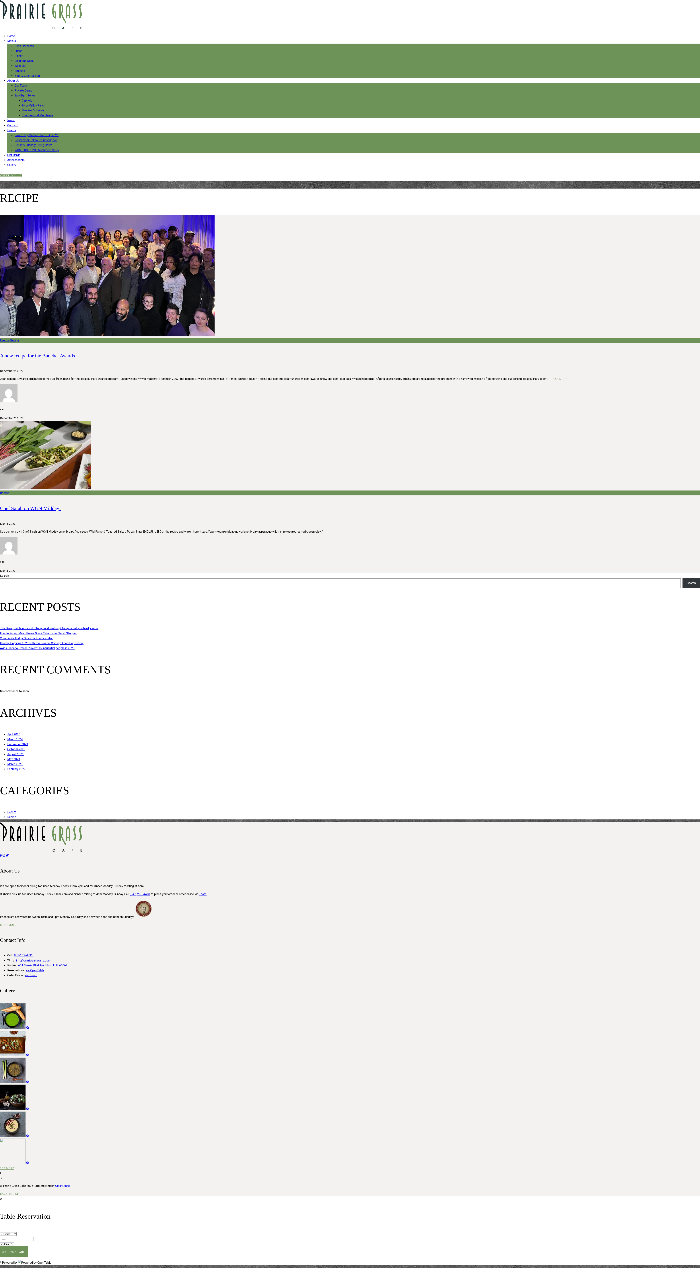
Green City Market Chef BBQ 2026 (37, 135)
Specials (20, 71)
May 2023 (13, 759)
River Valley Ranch (33, 105)
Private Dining (23, 90)
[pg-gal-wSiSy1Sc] (27, 1028)
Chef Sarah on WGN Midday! (30, 508)
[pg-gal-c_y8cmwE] (27, 1136)
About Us (13, 80)
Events (11, 130)
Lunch (18, 51)
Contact (12, 125)
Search (4, 575)
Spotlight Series (25, 95)
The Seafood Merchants (37, 115)
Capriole (27, 100)
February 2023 (16, 769)
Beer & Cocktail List (27, 75)
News (11, 120)
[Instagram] (4, 855)
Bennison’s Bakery (33, 110)
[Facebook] (1, 855)
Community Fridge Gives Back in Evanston (26, 638)
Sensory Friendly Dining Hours (33, 145)
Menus (11, 41)
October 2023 (16, 749)
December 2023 (17, 744)
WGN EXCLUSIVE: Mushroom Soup (37, 150)
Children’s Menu (24, 61)
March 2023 (15, 764)
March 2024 (15, 739)
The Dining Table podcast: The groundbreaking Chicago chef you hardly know (49, 628)
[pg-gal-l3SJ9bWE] (27, 1082)
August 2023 (15, 754)
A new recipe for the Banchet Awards (37, 355)
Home (11, 36)
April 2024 (13, 734)
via (35, 970)
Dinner (19, 56)
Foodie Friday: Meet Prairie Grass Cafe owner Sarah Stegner (38, 633)
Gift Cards (13, 155)
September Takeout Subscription (36, 140)
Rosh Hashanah (24, 46)
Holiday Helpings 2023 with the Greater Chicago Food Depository (41, 643)
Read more (559, 379)
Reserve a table (14, 1252)
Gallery (11, 165)
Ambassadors (16, 160)
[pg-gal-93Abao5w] (27, 1109)
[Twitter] (7, 855)
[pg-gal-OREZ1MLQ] (27, 1163)
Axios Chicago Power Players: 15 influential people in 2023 (37, 648)
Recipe (11, 817)
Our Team (21, 85)
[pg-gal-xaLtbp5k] (27, 1055)
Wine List (20, 65)
